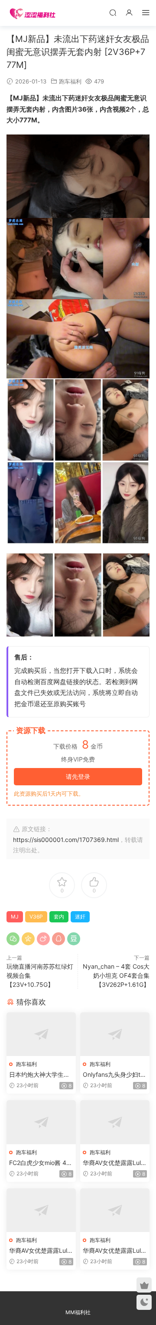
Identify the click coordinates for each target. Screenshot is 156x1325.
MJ (15, 916)
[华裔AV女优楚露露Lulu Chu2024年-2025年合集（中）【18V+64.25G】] (41, 1210)
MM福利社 (78, 1312)
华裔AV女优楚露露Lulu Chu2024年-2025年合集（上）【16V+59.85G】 (114, 1163)
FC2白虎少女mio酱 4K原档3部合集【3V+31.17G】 (40, 1163)
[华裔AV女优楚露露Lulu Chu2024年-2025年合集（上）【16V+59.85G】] (115, 1122)
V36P (36, 916)
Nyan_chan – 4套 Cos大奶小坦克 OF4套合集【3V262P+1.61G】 (116, 975)
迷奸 (80, 916)
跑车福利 (70, 81)
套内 (59, 916)
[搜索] (113, 12)
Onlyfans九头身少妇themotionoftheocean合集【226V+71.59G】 (113, 1075)
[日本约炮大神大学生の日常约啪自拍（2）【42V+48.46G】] (41, 1034)
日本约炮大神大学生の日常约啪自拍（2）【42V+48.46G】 (40, 1075)
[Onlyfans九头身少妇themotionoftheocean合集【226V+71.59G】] (115, 1034)
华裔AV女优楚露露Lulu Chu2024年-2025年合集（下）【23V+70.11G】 (113, 1251)
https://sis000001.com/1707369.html (66, 839)
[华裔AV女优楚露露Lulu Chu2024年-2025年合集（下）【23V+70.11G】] (115, 1210)
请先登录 (78, 776)
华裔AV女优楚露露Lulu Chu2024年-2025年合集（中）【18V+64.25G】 (40, 1251)
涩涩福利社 (32, 13)
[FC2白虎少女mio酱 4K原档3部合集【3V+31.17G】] (41, 1122)
